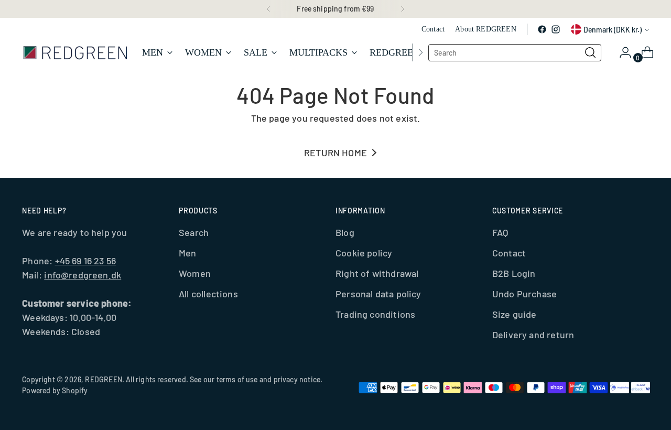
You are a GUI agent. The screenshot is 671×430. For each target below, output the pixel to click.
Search (194, 232)
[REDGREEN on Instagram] (555, 29)
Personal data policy (378, 293)
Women (195, 273)
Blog (345, 232)
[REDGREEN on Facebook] (542, 29)
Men (188, 253)
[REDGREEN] (74, 52)
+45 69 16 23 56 (85, 260)
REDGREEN (103, 379)
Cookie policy (364, 253)
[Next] (402, 9)
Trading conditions (375, 314)
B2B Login (514, 273)
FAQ (500, 232)
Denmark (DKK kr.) (612, 29)
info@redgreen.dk (82, 275)
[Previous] (268, 9)
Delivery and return (533, 334)
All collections (208, 293)
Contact (509, 253)
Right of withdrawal (377, 273)
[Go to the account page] (621, 52)
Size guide (514, 314)
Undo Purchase (524, 293)
